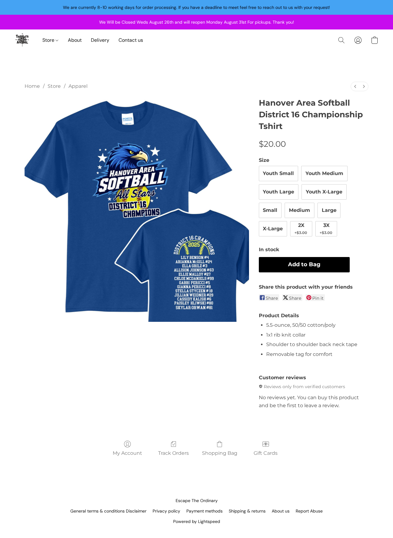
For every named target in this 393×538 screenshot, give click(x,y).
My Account (127, 453)
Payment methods (204, 511)
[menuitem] (355, 86)
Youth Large (278, 192)
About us (281, 511)
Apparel (78, 86)
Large (329, 210)
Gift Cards (266, 453)
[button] (22, 40)
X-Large (273, 229)
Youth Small (278, 173)
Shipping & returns (247, 511)
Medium (299, 210)
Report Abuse (309, 511)
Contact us (131, 40)
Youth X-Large (324, 192)
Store (49, 40)
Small (270, 210)
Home (32, 86)
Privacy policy (166, 511)
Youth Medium (324, 173)
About (75, 40)
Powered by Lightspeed (196, 521)
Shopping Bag (219, 453)
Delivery (100, 40)
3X (326, 228)
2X (300, 228)
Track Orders (173, 453)
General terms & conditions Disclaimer (108, 511)
